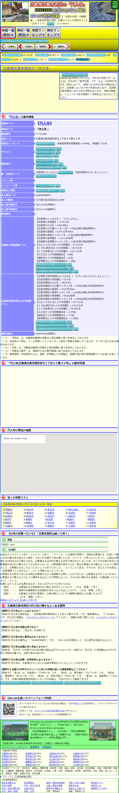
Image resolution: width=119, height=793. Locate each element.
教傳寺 (28, 523)
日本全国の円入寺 (45, 143)
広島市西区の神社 (95, 55)
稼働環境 (34, 747)
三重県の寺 (7, 753)
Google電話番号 (44, 160)
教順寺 (70, 519)
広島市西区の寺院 (58, 59)
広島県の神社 (68, 55)
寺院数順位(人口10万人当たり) (52, 268)
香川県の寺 (7, 762)
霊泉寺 (50, 516)
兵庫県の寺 (7, 756)
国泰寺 (50, 526)
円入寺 (14, 116)
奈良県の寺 (30, 756)
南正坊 (9, 513)
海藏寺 (28, 519)
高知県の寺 (54, 762)
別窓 (59, 148)
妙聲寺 (9, 516)
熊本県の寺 (54, 765)
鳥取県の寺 (78, 756)
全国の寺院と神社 (12, 55)
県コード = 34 (65, 172)
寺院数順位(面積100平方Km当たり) (54, 271)
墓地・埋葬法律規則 (55, 783)
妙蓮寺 (30, 516)
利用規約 (47, 747)
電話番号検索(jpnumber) (48, 167)
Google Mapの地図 (46, 148)
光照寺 (71, 523)
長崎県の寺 (30, 765)
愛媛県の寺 (30, 762)
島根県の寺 (7, 759)
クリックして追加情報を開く (17, 776)
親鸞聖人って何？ (99, 788)
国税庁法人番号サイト (47, 190)
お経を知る (29, 788)
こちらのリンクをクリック (40, 617)
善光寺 (30, 509)
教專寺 (7, 523)
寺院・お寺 (29, 791)
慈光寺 (92, 526)
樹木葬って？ (97, 783)
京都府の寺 (54, 753)
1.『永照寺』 (11, 47)
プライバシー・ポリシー (15, 747)
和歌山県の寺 (55, 756)
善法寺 (50, 509)
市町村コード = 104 (46, 175)
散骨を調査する (9, 783)
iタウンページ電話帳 (47, 164)
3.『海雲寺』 (42, 47)
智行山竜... (73, 509)
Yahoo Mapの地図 (45, 152)
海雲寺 (7, 519)
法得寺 (92, 513)
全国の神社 (42, 55)
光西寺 (92, 523)
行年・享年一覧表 (10, 791)
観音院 (49, 519)
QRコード (78, 703)
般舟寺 (30, 513)
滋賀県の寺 (30, 753)
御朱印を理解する (54, 788)
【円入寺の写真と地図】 (75, 74)
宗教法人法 (74, 785)
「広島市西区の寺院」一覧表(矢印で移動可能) (24, 41)
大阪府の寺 (78, 753)
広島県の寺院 (30, 59)
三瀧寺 (71, 526)
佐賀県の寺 (7, 765)
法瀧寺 (71, 513)
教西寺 (91, 519)
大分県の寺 (78, 765)
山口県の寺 (54, 759)
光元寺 (50, 523)
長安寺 (92, 509)
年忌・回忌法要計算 (11, 788)
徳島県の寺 (78, 759)
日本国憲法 (29, 783)
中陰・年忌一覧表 (77, 783)
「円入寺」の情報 (45, 185)
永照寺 (91, 516)
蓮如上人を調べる (77, 788)
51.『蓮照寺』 (59, 47)
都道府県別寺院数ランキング (51, 264)
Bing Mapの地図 (44, 155)
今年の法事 (7, 785)
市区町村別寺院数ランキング (51, 322)
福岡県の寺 (78, 762)
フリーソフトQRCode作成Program (49, 711)
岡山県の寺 (30, 759)
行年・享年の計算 (32, 785)
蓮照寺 (71, 516)
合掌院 (30, 526)
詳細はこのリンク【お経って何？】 (18, 600)
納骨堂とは (96, 785)
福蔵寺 (50, 513)
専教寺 (9, 509)
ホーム (50, 23)
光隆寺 (9, 526)
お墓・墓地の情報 (54, 785)
